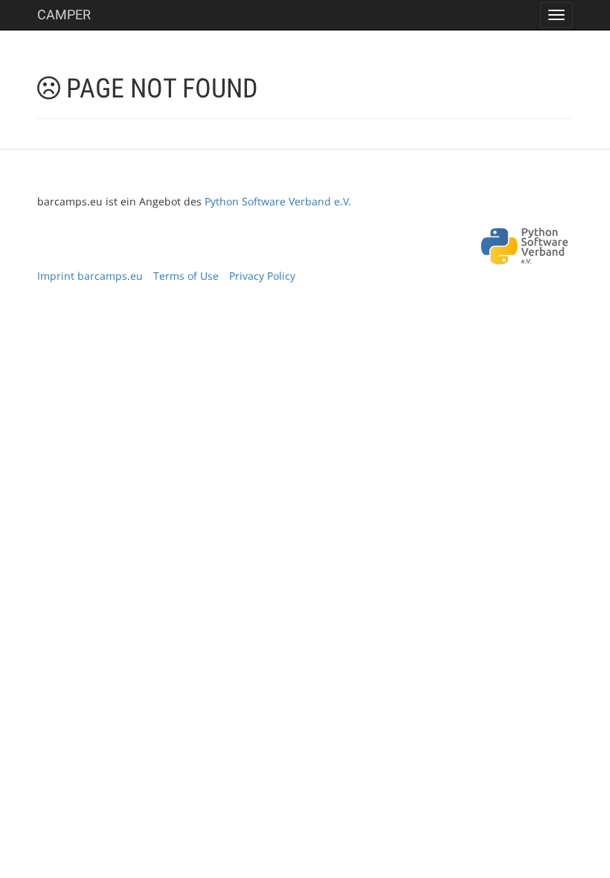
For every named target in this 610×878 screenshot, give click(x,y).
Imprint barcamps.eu (90, 276)
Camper (64, 14)
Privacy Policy (262, 276)
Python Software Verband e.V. (278, 201)
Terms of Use (186, 276)
